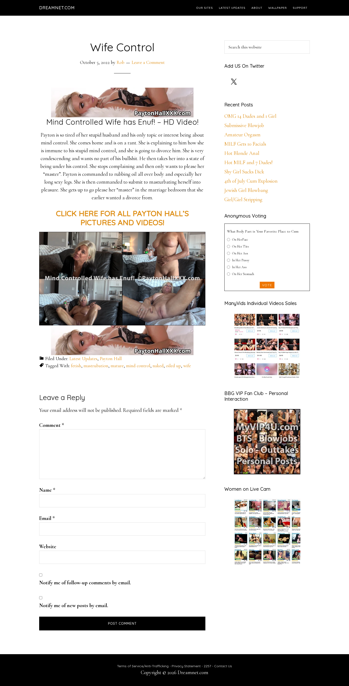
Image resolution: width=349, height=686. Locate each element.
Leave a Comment (148, 62)
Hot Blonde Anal (241, 153)
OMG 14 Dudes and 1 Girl (250, 116)
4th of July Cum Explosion (251, 181)
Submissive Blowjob (244, 125)
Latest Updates (83, 359)
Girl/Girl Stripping (243, 199)
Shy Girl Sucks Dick (244, 172)
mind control (138, 366)
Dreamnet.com (57, 7)
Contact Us (223, 666)
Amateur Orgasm (242, 135)
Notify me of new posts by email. (73, 605)
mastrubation (96, 366)
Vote (267, 285)
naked (158, 366)
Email (47, 518)
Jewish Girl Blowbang (246, 190)
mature (117, 366)
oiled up (173, 366)
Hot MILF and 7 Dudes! (248, 162)
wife (187, 366)
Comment (51, 425)
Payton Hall (111, 359)
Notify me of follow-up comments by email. (85, 583)
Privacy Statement (186, 666)
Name (47, 490)
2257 (207, 666)
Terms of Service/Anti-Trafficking (143, 666)
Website (47, 546)
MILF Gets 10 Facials (245, 144)
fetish (76, 366)
